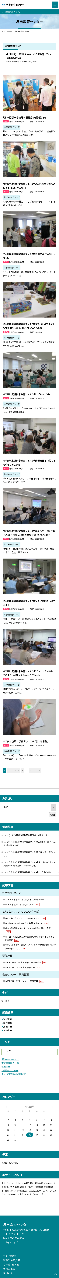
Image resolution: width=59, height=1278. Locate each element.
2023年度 (7, 1030)
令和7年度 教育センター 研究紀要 (24, 981)
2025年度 (7, 1023)
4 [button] (15, 770)
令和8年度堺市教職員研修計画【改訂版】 (25, 962)
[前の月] (5, 1106)
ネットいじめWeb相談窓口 (14, 1074)
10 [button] (31, 770)
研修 (7, 1000)
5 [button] (18, 770)
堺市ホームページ (10, 1059)
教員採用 (6, 1066)
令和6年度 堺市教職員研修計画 (22, 967)
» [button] (39, 770)
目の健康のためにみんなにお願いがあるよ (26, 923)
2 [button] (8, 770)
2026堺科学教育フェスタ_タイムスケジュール (27, 899)
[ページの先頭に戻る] (55, 1274)
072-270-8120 (16, 1234)
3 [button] (12, 770)
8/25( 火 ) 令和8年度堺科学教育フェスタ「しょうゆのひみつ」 (28, 872)
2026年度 (7, 1019)
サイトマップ (11, 1242)
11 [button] (35, 770)
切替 (52, 815)
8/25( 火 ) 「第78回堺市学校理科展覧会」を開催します (25, 835)
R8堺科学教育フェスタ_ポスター (22, 904)
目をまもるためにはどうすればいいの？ (25, 918)
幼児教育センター (10, 1070)
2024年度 (7, 1026)
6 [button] (22, 770)
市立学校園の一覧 (10, 1063)
